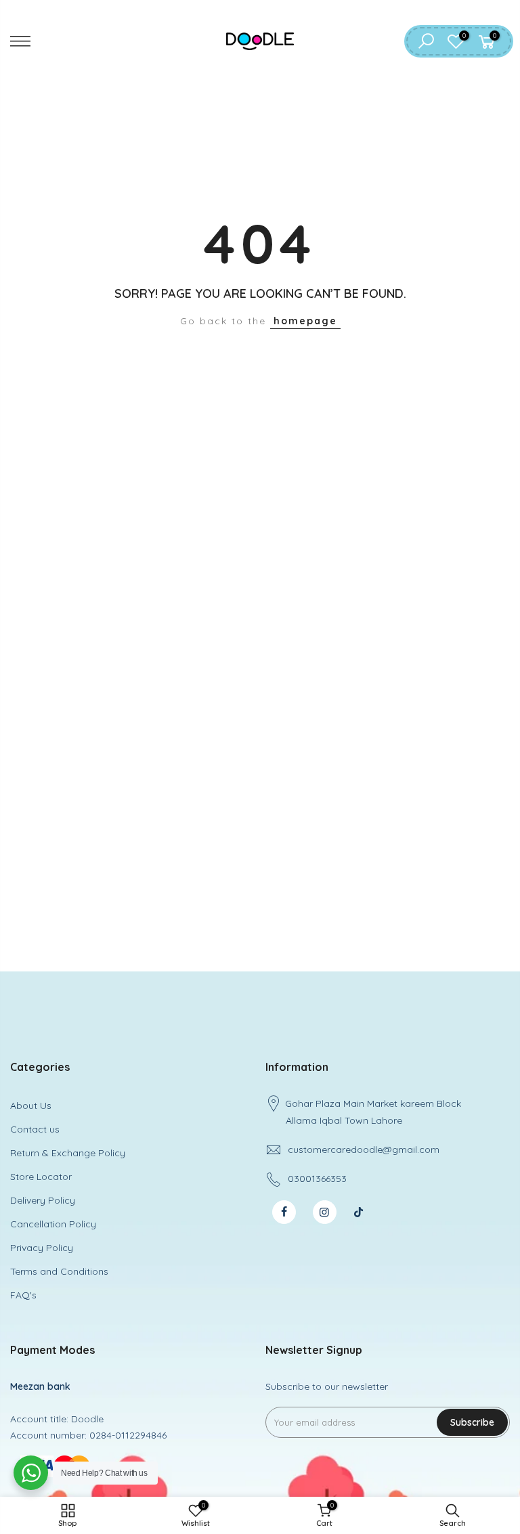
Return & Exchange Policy (67, 1153)
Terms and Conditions (59, 1271)
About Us (30, 1105)
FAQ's (23, 1295)
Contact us (35, 1129)
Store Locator (41, 1176)
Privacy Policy (41, 1248)
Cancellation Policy (53, 1224)
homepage (305, 321)
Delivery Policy (42, 1200)
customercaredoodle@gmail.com (363, 1149)
